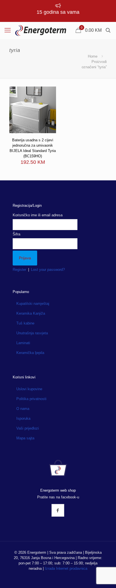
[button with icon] (58, 510)
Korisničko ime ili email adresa (38, 215)
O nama (22, 409)
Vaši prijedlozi (27, 428)
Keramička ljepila (30, 353)
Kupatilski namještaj (32, 303)
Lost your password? (48, 269)
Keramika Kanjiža (30, 313)
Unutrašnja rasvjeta (32, 333)
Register (19, 269)
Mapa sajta (25, 438)
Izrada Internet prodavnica (66, 568)
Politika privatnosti (31, 399)
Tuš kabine (25, 323)
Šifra (16, 234)
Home (92, 56)
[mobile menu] (7, 30)
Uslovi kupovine (29, 389)
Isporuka (23, 418)
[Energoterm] (40, 30)
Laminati (23, 343)
